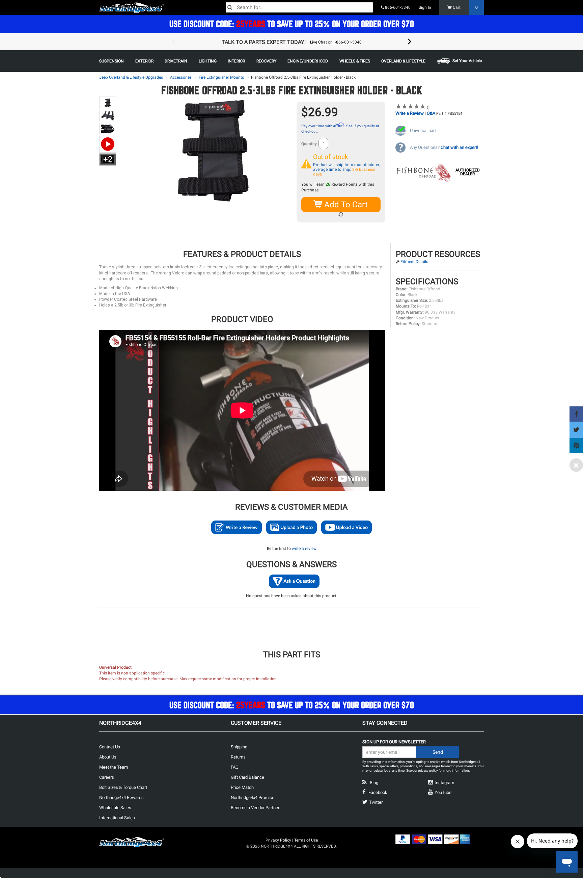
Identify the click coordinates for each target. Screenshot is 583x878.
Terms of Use (306, 840)
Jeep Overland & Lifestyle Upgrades (131, 77)
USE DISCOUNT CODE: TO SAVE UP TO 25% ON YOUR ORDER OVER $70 (291, 24)
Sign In (425, 7)
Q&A (431, 113)
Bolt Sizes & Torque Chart (123, 787)
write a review (304, 548)
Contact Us (109, 746)
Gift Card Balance (247, 777)
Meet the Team (113, 767)
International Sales (117, 817)
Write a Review (409, 113)
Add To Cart (345, 204)
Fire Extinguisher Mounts (221, 77)
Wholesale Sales (115, 807)
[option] (291, 41)
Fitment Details (414, 261)
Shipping (239, 746)
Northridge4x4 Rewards (121, 797)
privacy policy (428, 770)
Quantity (309, 143)
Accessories (181, 77)
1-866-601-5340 (347, 42)
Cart (465, 7)
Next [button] (409, 41)
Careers (106, 777)
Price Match (242, 787)
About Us (107, 757)
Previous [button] (173, 41)
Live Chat (318, 42)
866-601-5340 (397, 7)
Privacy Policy (278, 840)
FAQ (235, 767)
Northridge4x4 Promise (252, 797)
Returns (238, 757)
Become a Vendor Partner (255, 807)
